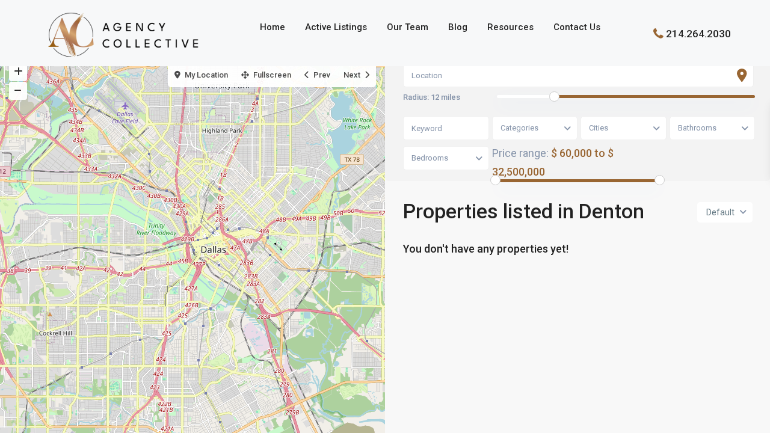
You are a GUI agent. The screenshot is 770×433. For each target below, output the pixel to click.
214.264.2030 (698, 33)
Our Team (407, 27)
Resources (510, 27)
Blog (457, 27)
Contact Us (576, 27)
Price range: (520, 153)
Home (272, 27)
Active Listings (336, 27)
